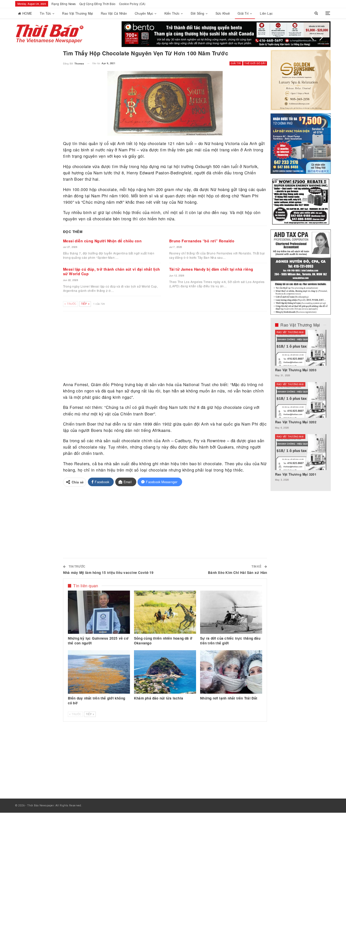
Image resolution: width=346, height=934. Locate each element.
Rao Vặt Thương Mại (77, 13)
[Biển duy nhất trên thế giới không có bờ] (99, 672)
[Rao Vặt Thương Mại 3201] (300, 452)
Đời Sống (197, 13)
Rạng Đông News (63, 4)
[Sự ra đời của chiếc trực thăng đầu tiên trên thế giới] (231, 612)
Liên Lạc (266, 13)
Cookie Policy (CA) (132, 4)
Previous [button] (312, 37)
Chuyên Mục (144, 13)
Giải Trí (243, 13)
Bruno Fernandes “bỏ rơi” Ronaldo (201, 240)
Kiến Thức (172, 13)
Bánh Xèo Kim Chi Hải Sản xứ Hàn (237, 572)
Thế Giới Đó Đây (254, 63)
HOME (27, 13)
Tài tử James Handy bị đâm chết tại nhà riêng (211, 269)
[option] (300, 408)
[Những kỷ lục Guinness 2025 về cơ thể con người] (99, 612)
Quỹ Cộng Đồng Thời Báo (97, 4)
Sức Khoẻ (223, 13)
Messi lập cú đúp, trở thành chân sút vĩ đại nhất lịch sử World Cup (111, 271)
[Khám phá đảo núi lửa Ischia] (165, 672)
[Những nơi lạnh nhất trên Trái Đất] (231, 672)
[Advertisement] (165, 347)
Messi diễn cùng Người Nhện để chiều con (102, 240)
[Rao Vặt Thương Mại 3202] (300, 400)
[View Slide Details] (226, 34)
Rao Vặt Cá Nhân (114, 13)
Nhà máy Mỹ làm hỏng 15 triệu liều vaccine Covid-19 (108, 572)
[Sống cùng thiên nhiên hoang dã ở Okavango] (165, 612)
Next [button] (321, 37)
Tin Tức (45, 13)
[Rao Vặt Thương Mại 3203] (300, 348)
